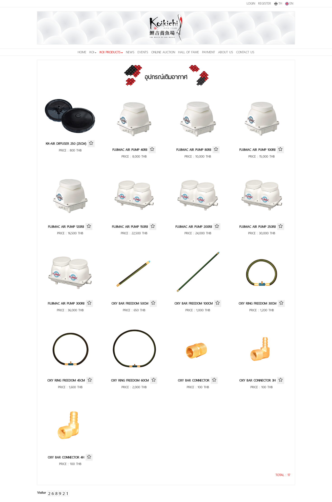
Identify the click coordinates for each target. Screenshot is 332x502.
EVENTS (143, 52)
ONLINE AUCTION (163, 52)
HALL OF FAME (188, 52)
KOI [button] (91, 52)
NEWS (130, 52)
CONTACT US (245, 52)
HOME (82, 52)
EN (291, 3)
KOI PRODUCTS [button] (110, 52)
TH (280, 3)
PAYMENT (208, 52)
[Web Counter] (58, 492)
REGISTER (264, 3)
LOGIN (251, 3)
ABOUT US (225, 52)
